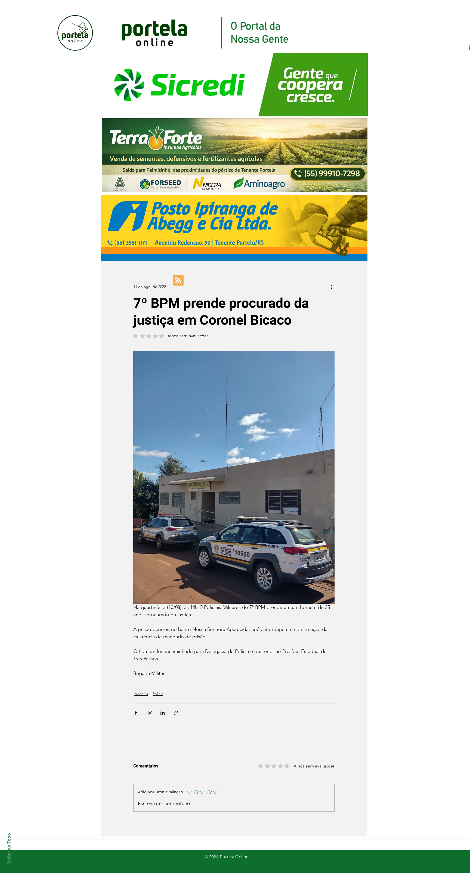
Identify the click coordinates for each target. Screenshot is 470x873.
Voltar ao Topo (9, 848)
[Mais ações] (331, 286)
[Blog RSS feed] (178, 280)
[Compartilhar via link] (175, 712)
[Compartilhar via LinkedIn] (162, 712)
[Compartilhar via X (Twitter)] (149, 712)
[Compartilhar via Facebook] (135, 712)
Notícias (141, 693)
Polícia (158, 693)
